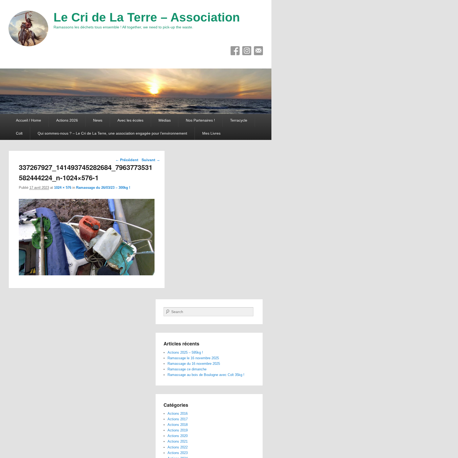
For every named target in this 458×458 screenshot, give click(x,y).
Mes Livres (211, 133)
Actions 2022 (178, 447)
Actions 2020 (178, 436)
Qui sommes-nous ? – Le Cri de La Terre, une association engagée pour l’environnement (112, 133)
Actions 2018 (178, 425)
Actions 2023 (178, 453)
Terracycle (238, 120)
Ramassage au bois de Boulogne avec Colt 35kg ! (206, 375)
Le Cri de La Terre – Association (147, 17)
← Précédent (126, 160)
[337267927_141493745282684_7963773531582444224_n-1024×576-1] (87, 274)
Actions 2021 (178, 441)
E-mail (258, 50)
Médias (164, 120)
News (97, 120)
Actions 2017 (178, 419)
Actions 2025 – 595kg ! (185, 352)
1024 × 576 (62, 188)
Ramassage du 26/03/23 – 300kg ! (103, 188)
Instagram (246, 50)
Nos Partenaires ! (200, 120)
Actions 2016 (178, 414)
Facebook (235, 50)
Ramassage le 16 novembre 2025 (193, 358)
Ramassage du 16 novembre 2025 (194, 364)
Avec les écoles (130, 120)
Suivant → (151, 160)
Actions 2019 (178, 430)
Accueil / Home (28, 120)
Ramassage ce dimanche (187, 369)
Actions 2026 (67, 120)
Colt (19, 133)
